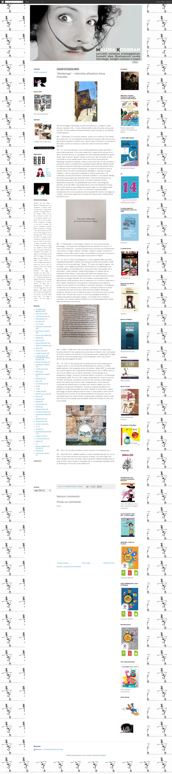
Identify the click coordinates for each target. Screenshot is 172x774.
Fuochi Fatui (40, 351)
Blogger (103, 755)
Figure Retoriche (41, 343)
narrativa (39, 399)
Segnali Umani (41, 409)
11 (36, 426)
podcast (38, 451)
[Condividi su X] (96, 486)
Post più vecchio (109, 563)
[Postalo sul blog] (93, 486)
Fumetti (38, 429)
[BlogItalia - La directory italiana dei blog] (48, 749)
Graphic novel (40, 436)
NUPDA (38, 340)
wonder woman (41, 424)
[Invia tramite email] (91, 486)
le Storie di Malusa (42, 412)
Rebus (38, 396)
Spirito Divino (40, 419)
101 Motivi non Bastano (41, 310)
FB (37, 386)
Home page (86, 563)
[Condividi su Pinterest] (101, 486)
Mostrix (38, 402)
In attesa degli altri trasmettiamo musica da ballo (43, 358)
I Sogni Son (40, 391)
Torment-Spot (40, 421)
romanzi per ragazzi (42, 453)
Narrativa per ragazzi (43, 374)
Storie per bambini (42, 346)
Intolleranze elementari (43, 327)
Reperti (38, 407)
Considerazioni (41, 384)
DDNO (38, 338)
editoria (38, 441)
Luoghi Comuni (41, 353)
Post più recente (62, 563)
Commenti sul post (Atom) (72, 567)
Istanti (38, 372)
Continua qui (40, 369)
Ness (37, 381)
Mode (38, 348)
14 (36, 389)
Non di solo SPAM (42, 335)
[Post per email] (87, 486)
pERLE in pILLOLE (42, 394)
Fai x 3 (38, 324)
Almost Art (39, 379)
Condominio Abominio (43, 414)
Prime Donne (40, 404)
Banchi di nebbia (41, 362)
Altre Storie (39, 314)
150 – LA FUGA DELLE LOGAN (48, 172)
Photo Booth (40, 319)
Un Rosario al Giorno (43, 331)
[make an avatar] (41, 194)
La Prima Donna (41, 316)
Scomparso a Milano (43, 365)
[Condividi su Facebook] (98, 486)
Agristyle (39, 321)
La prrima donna (41, 439)
